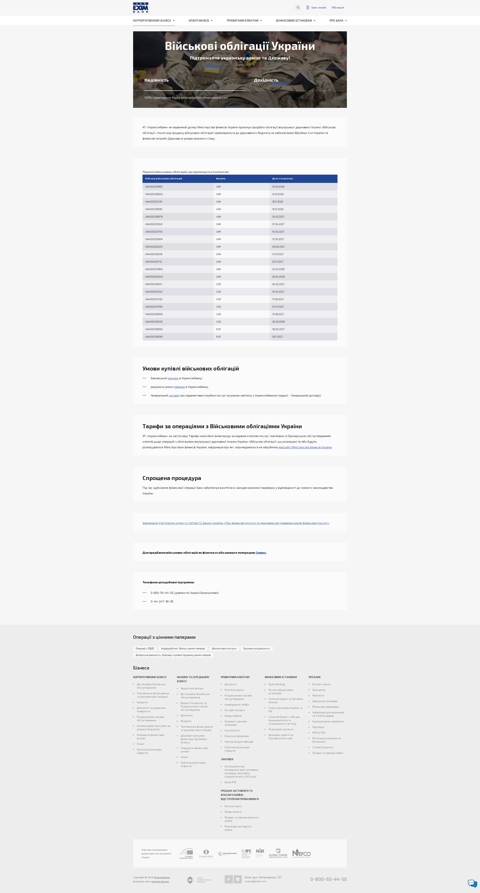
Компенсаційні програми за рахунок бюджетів (153, 727)
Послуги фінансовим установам (280, 691)
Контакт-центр (321, 684)
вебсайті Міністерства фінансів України (305, 447)
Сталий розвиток (322, 747)
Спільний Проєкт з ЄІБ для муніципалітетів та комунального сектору (284, 720)
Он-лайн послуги (235, 710)
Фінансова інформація (325, 706)
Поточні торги (233, 806)
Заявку (261, 552)
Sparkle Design (160, 881)
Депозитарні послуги (224, 648)
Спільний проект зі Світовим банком (285, 700)
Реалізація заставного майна (238, 828)
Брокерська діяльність (257, 648)
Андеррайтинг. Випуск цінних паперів (183, 648)
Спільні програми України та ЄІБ (285, 709)
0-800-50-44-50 (328, 879)
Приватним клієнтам (243, 20)
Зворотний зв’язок (192, 688)
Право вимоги (233, 811)
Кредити (142, 702)
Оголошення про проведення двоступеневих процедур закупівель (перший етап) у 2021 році (241, 771)
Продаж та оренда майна (327, 752)
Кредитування (233, 715)
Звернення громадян (325, 701)
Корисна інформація (237, 736)
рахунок (173, 378)
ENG (338, 7)
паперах (179, 386)
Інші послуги (232, 730)
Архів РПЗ (230, 782)
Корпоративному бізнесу (152, 20)
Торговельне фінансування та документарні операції (153, 695)
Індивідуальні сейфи (237, 704)
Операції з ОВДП (145, 648)
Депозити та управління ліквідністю (151, 709)
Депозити (187, 715)
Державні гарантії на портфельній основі (280, 736)
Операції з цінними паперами (236, 723)
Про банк (336, 20)
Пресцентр (319, 689)
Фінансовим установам (294, 20)
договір (174, 395)
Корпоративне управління (328, 721)
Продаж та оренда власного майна (242, 819)
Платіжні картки (234, 689)
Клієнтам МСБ (199, 20)
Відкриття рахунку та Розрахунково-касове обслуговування (194, 706)
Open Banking (276, 684)
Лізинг (141, 743)
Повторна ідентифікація (239, 741)
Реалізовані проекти (280, 729)
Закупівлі (227, 759)
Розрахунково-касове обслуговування (150, 718)
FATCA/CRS (318, 732)
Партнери (318, 727)
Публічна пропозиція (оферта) (149, 751)
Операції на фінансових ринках (151, 736)
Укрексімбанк (162, 877)
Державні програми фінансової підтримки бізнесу (194, 739)
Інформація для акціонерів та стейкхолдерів (328, 714)
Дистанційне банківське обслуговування (151, 686)
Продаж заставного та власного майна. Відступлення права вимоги (240, 795)
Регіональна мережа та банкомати (326, 740)
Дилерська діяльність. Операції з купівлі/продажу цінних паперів (173, 654)
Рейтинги (318, 695)
